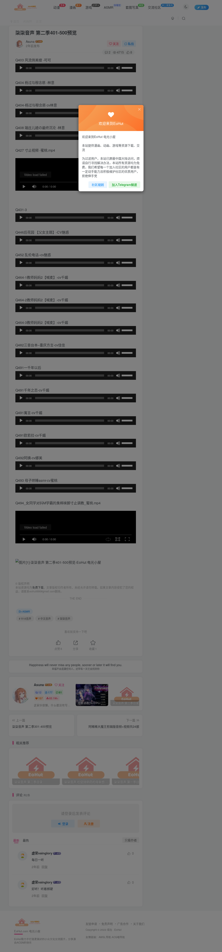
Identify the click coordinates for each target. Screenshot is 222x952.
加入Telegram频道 (124, 184)
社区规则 (98, 184)
